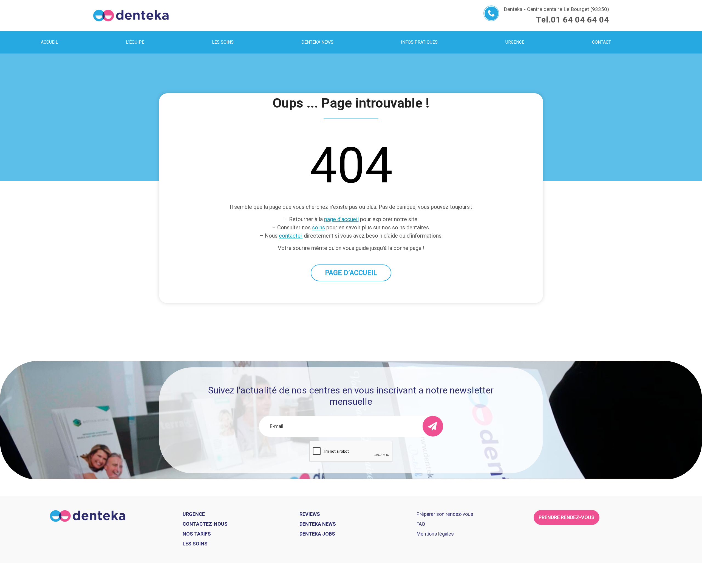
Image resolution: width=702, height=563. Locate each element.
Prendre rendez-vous (567, 517)
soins (318, 227)
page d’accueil (341, 219)
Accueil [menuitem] (49, 42)
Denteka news (317, 524)
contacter (290, 235)
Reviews (309, 514)
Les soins (195, 544)
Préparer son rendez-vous (445, 514)
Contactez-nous (205, 524)
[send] (433, 426)
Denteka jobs (317, 534)
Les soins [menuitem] (223, 42)
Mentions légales (435, 534)
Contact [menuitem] (601, 42)
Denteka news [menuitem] (317, 42)
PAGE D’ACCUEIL (351, 273)
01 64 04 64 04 (580, 19)
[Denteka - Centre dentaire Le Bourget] (131, 16)
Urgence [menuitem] (514, 42)
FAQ (421, 524)
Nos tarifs (197, 534)
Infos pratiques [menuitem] (419, 42)
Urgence (194, 514)
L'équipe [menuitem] (135, 42)
